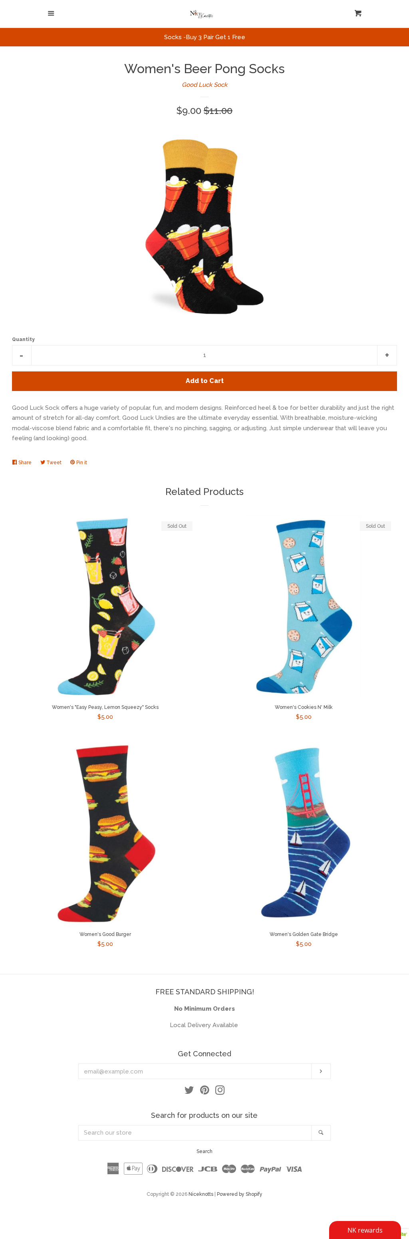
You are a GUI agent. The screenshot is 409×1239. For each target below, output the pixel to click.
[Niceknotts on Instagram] (220, 1091)
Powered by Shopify (239, 1194)
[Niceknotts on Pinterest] (205, 1091)
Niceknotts (201, 1194)
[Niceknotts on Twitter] (189, 1091)
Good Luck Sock (204, 84)
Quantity (23, 339)
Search (204, 1151)
